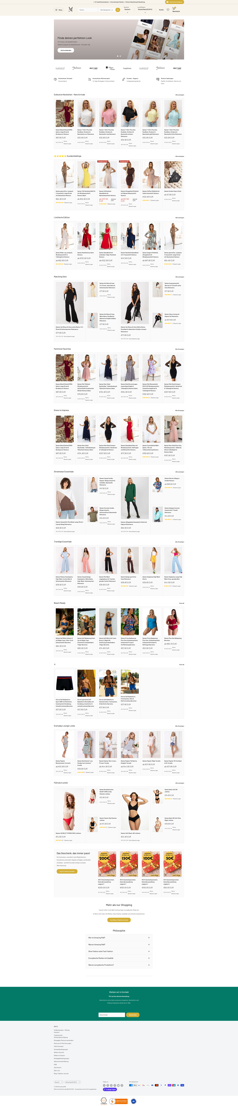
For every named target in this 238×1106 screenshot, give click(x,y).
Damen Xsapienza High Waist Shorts (151, 578)
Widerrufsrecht (59, 1052)
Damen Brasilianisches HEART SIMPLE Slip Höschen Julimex (106, 792)
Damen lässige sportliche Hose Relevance (128, 578)
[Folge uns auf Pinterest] (115, 1085)
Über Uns (57, 1070)
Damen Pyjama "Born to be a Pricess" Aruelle (107, 762)
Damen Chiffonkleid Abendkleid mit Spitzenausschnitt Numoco (107, 193)
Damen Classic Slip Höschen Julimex (108, 819)
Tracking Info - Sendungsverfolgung (61, 1036)
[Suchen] (117, 10)
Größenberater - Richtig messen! (61, 1031)
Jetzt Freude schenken (67, 871)
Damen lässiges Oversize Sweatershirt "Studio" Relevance (172, 510)
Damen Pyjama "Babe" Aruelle (151, 761)
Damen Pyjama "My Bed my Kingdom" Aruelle (129, 762)
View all (181, 603)
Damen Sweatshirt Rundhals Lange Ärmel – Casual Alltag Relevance (70, 523)
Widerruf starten (59, 1055)
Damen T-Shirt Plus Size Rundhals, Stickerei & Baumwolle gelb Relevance (151, 132)
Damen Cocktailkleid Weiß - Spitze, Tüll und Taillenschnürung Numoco (151, 448)
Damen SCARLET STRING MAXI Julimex (68, 833)
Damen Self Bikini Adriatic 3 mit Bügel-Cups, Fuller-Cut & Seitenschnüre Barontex (64, 640)
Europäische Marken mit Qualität (100, 958)
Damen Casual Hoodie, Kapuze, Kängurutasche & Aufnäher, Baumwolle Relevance (107, 481)
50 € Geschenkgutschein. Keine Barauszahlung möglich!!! (171, 882)
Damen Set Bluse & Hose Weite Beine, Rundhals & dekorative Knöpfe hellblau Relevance (108, 317)
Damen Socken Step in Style (172, 191)
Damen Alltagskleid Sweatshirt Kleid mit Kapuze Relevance (134, 523)
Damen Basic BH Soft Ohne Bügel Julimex (173, 819)
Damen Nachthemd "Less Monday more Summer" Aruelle (85, 763)
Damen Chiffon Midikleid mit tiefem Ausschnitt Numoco (151, 192)
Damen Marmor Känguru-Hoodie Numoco (172, 479)
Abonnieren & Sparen (175, 2)
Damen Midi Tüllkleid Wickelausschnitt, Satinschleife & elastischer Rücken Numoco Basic (85, 387)
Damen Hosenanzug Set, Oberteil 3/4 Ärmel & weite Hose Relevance (173, 285)
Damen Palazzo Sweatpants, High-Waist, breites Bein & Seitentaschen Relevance (64, 579)
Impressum (57, 1067)
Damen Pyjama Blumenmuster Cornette (63, 762)
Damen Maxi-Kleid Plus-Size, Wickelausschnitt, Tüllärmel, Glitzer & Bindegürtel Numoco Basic (173, 449)
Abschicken (133, 1015)
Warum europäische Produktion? (101, 965)
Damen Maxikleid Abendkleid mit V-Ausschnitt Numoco (129, 254)
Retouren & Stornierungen (62, 1043)
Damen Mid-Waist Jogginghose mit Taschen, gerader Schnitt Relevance (107, 579)
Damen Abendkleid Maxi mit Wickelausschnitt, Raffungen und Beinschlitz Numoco (130, 448)
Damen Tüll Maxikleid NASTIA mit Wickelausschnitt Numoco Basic (86, 193)
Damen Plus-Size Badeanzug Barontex (172, 639)
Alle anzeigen (179, 95)
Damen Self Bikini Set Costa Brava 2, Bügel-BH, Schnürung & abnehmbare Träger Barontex (107, 641)
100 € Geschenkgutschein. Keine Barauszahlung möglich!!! (150, 882)
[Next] (184, 123)
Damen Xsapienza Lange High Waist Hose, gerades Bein (173, 578)
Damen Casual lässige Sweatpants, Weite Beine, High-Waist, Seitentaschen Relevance (85, 580)
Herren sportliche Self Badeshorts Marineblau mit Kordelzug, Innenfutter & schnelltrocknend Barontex (85, 703)
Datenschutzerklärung (61, 1061)
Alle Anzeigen (179, 349)
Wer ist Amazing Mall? (96, 938)
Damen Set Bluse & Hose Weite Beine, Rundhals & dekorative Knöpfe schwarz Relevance (133, 329)
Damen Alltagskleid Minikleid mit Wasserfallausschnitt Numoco (129, 193)
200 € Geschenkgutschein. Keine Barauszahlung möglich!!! (106, 882)
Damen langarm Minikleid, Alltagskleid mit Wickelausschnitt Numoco (150, 255)
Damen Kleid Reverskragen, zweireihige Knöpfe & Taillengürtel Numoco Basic (129, 386)
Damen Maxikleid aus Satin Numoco (85, 254)
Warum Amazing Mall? (96, 944)
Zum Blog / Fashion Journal (119, 920)
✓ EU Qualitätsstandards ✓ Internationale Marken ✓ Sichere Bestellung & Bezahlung (119, 2)
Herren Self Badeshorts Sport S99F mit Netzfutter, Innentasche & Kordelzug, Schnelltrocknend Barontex (64, 703)
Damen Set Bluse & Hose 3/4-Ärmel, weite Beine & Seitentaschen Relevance (107, 285)
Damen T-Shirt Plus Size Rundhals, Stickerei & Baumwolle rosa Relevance (107, 132)
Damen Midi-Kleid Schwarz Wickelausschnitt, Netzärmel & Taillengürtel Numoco (173, 386)
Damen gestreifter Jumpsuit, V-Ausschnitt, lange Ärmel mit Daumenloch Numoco (64, 193)
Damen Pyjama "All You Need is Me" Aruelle (172, 762)
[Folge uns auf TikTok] (122, 1085)
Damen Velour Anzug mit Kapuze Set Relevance (172, 315)
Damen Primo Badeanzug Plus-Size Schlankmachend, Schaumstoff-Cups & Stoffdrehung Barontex (129, 641)
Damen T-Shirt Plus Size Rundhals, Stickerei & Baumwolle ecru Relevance (85, 132)
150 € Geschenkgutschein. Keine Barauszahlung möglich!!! (128, 882)
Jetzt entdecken (65, 50)
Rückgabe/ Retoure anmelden (63, 1040)
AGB (55, 1064)
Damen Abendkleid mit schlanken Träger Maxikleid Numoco (107, 255)
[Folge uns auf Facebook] (104, 1085)
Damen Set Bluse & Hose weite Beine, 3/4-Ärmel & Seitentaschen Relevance (69, 328)
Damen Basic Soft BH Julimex (171, 790)
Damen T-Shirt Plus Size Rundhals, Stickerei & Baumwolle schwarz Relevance (128, 133)
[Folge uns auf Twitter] (107, 1085)
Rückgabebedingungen (61, 1058)
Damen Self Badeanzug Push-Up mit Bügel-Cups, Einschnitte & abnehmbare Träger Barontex (86, 641)
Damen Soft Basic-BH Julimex (130, 833)
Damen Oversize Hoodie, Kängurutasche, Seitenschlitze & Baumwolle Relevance (108, 511)
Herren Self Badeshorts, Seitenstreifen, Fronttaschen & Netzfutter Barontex (108, 702)
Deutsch (57, 1082)
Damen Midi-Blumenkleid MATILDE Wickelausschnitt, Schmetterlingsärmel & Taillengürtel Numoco (151, 387)
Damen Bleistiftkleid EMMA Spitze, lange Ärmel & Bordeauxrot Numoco (64, 132)
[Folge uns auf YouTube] (118, 1085)
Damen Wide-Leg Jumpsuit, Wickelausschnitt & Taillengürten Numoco (64, 255)
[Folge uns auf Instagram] (111, 1085)
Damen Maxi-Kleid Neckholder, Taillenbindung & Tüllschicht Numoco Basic (108, 386)
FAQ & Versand (58, 1046)
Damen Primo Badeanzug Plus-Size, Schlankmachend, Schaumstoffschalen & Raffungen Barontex (151, 641)
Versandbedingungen (61, 1049)
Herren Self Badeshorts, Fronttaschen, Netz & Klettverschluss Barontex (128, 699)
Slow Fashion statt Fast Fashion (100, 951)
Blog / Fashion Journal (61, 1073)
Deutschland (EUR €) (71, 1082)
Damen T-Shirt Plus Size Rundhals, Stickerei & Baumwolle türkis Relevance (173, 132)
